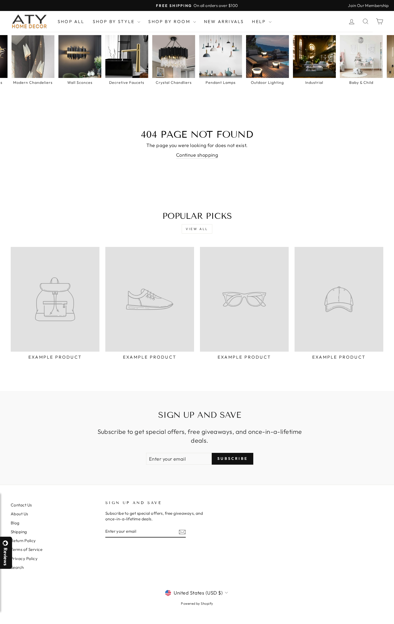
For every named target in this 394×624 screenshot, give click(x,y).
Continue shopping (197, 155)
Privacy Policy (24, 558)
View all (197, 229)
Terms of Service (26, 549)
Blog (15, 522)
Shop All (71, 21)
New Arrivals (224, 21)
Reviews (5, 557)
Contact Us (21, 505)
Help (259, 21)
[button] (393, 623)
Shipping (19, 531)
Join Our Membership (368, 5)
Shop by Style (114, 21)
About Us (19, 513)
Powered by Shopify (197, 603)
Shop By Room (170, 21)
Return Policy (23, 540)
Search (17, 567)
